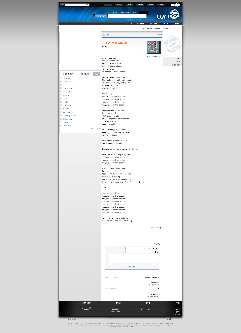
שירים (134, 12)
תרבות (119, 5)
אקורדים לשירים (115, 312)
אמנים (115, 12)
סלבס (129, 5)
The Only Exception (153, 28)
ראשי (161, 5)
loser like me (67, 88)
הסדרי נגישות (175, 314)
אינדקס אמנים (116, 309)
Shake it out (67, 82)
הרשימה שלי (85, 74)
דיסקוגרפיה (176, 65)
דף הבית (177, 309)
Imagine (65, 102)
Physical (65, 122)
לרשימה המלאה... (95, 129)
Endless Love (67, 119)
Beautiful (66, 109)
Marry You (66, 95)
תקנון (178, 312)
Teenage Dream (68, 92)
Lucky (65, 99)
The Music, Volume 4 (154, 56)
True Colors (67, 126)
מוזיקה (151, 5)
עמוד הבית (175, 28)
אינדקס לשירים (145, 309)
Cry (64, 85)
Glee (142, 28)
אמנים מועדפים (68, 74)
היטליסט (140, 5)
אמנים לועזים (166, 28)
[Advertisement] (132, 235)
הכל (144, 12)
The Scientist (67, 78)
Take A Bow (67, 105)
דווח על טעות (155, 228)
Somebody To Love (69, 116)
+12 (108, 5)
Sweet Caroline (68, 112)
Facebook (85, 309)
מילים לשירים (125, 12)
